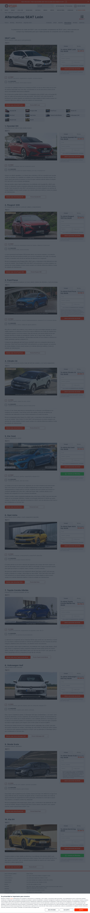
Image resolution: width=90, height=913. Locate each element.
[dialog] (45, 903)
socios (11, 898)
